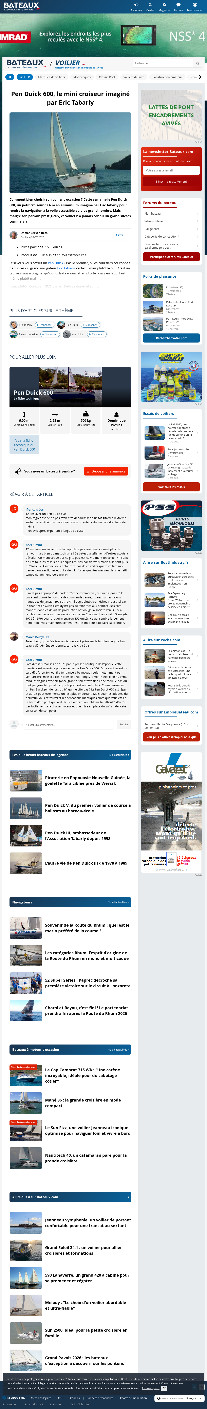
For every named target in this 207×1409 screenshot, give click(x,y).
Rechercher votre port (171, 338)
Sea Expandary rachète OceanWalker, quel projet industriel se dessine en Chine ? (179, 600)
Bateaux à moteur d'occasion (69, 1049)
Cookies (75, 1398)
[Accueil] (9, 77)
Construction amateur (167, 77)
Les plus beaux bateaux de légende (69, 755)
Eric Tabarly (66, 268)
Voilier (25, 77)
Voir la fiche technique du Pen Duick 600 (24, 445)
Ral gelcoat (152, 229)
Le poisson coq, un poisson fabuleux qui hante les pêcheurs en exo (180, 656)
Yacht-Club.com (79, 1404)
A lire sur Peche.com (161, 640)
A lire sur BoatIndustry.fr (165, 562)
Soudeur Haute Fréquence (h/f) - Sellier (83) (166, 726)
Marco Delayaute (37, 637)
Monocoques (82, 77)
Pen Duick (55, 263)
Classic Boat (107, 77)
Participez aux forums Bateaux (171, 257)
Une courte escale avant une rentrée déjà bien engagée (178, 618)
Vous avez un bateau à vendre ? (75, 471)
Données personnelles (100, 1398)
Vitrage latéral (154, 221)
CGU (60, 1398)
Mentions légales (41, 1398)
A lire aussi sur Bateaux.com (35, 1197)
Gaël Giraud (34, 545)
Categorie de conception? (162, 236)
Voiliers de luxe (134, 77)
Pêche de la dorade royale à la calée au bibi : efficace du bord (180, 689)
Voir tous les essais (171, 487)
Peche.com (56, 1404)
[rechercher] (197, 63)
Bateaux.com (10, 1404)
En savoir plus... (150, 1388)
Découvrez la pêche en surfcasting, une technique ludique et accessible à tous (180, 672)
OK (164, 1388)
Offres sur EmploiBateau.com (171, 712)
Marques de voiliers (51, 77)
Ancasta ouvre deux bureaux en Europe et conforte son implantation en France (181, 580)
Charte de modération (133, 1398)
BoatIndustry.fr (34, 1404)
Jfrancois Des (35, 509)
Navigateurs (69, 902)
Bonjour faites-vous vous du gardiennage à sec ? (163, 245)
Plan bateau (153, 213)
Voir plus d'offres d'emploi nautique (171, 737)
